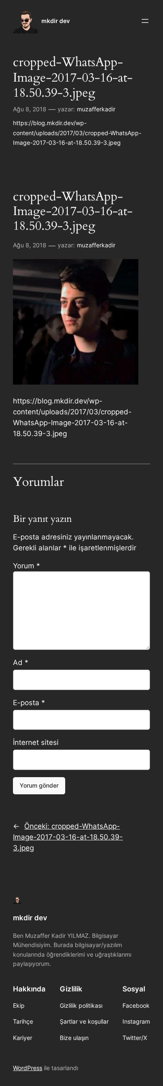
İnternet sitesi (36, 742)
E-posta (29, 702)
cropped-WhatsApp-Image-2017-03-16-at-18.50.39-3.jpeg (72, 77)
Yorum (26, 566)
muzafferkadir (96, 109)
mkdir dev (55, 20)
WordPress (27, 1067)
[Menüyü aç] (145, 21)
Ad (20, 662)
